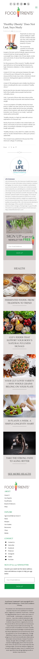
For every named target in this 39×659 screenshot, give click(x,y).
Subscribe (11, 545)
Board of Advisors (9, 504)
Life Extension (17, 31)
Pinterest (11, 551)
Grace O (7, 495)
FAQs (6, 507)
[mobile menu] (36, 7)
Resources (7, 527)
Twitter (10, 557)
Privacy (20, 605)
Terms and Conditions (27, 603)
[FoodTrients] (19, 11)
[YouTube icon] (25, 4)
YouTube (11, 559)
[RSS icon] (28, 4)
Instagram (11, 554)
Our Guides (8, 524)
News (6, 519)
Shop (6, 530)
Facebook (11, 548)
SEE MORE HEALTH (19, 474)
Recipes (6, 521)
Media (6, 533)
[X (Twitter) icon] (14, 4)
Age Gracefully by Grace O (12, 516)
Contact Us (11, 542)
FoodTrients (8, 501)
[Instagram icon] (21, 4)
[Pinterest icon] (18, 4)
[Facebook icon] (11, 4)
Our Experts (8, 498)
